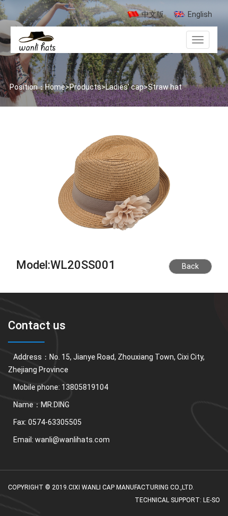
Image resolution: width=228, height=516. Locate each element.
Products (85, 87)
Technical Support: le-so (177, 500)
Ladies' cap (125, 87)
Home (55, 87)
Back (190, 266)
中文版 (153, 14)
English (200, 14)
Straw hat (165, 87)
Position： (26, 87)
